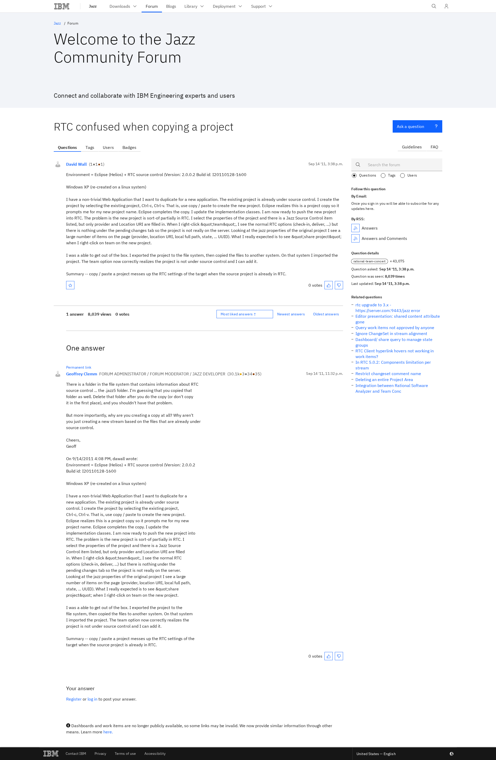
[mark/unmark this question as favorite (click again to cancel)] (70, 285)
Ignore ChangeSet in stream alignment (391, 333)
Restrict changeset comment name (388, 373)
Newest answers (291, 314)
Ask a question (410, 126)
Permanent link (78, 367)
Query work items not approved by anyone (394, 327)
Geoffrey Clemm (81, 373)
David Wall (76, 164)
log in (92, 699)
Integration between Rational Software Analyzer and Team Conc (391, 388)
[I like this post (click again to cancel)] (328, 285)
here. (108, 731)
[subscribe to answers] (355, 228)
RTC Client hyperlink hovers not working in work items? (394, 353)
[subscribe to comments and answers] (355, 238)
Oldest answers (326, 314)
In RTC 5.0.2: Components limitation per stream (393, 365)
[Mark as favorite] (70, 285)
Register (74, 699)
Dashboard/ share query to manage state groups (393, 342)
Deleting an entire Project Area (384, 379)
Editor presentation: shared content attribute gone (397, 319)
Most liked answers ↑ (238, 314)
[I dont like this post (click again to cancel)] (339, 285)
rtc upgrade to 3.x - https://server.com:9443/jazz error (387, 307)
